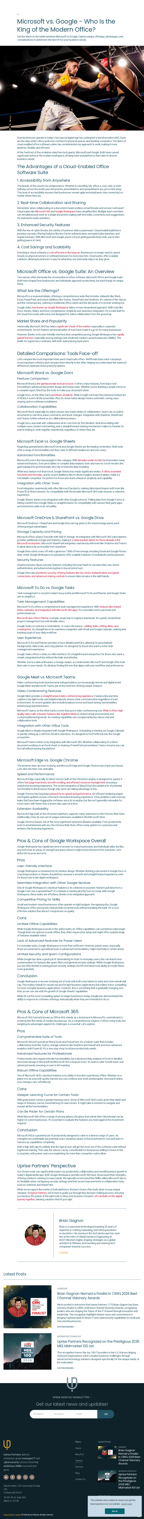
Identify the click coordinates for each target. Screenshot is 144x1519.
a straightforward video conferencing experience (67, 696)
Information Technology (69, 1336)
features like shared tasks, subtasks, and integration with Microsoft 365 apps (69, 608)
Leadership (62, 1288)
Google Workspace (65, 211)
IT (18, 14)
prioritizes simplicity (62, 395)
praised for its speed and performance (70, 794)
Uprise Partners (38, 1193)
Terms (17, 1514)
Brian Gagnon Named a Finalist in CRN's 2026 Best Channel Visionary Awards (97, 1295)
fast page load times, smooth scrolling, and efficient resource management (64, 783)
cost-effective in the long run (64, 253)
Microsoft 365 (42, 211)
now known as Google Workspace (50, 308)
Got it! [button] (115, 1511)
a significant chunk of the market (72, 326)
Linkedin (63, 1252)
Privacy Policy (9, 1514)
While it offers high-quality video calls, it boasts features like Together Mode (70, 712)
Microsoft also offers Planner (33, 618)
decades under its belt (90, 460)
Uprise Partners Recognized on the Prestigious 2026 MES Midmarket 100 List (98, 1343)
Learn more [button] (126, 1504)
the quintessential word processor (55, 384)
